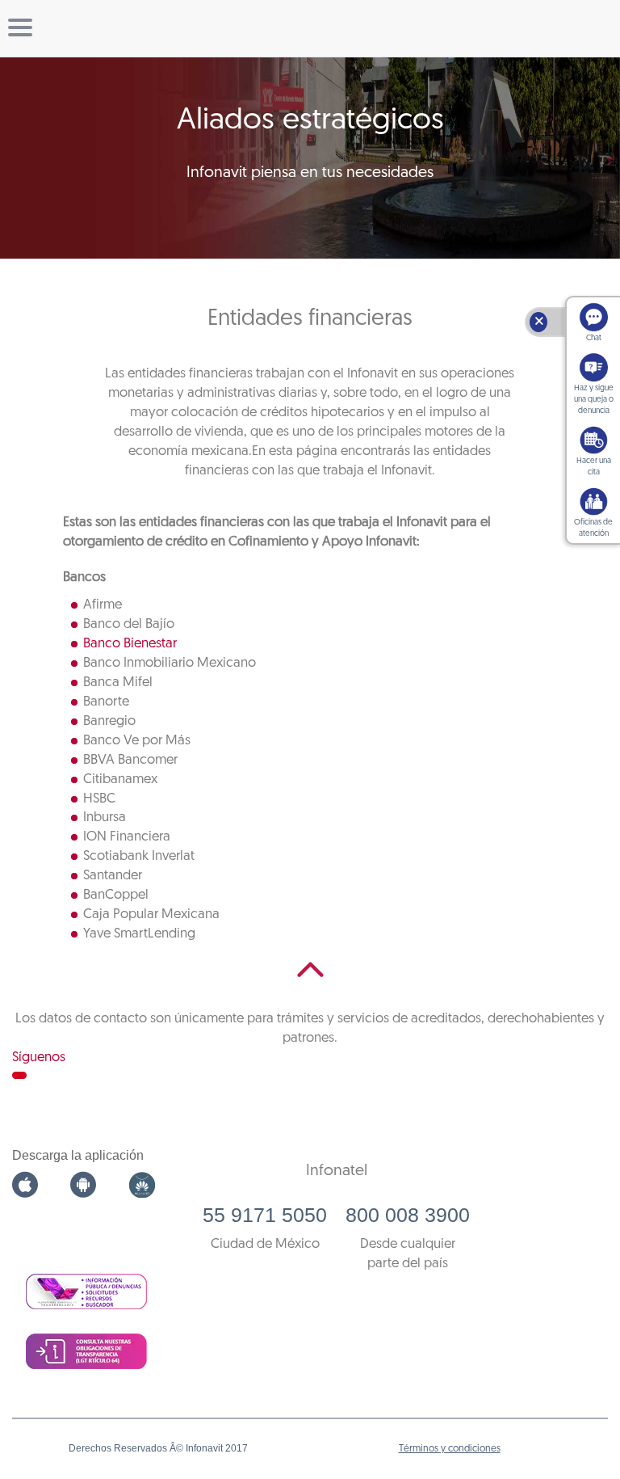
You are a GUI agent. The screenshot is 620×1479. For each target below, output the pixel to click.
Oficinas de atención (593, 528)
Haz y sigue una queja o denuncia (594, 400)
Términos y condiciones (450, 1449)
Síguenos (38, 1057)
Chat (593, 338)
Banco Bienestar (130, 644)
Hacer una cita (593, 466)
